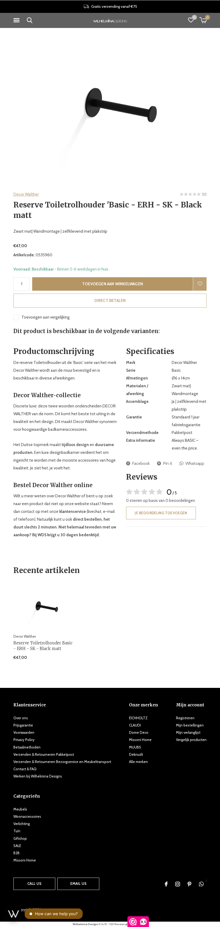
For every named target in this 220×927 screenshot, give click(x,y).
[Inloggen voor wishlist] (200, 284)
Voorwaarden (23, 732)
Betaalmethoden (27, 747)
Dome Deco (138, 732)
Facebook (141, 463)
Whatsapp (194, 463)
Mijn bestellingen (190, 725)
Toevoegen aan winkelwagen (112, 284)
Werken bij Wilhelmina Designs (37, 776)
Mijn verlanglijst (188, 732)
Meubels (20, 809)
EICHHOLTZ (138, 718)
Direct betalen (110, 300)
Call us (34, 883)
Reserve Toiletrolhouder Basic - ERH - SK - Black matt (43, 645)
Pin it (167, 463)
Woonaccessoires (27, 816)
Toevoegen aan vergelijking (45, 317)
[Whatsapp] (201, 884)
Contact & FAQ (24, 769)
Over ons (20, 718)
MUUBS (135, 747)
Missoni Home (140, 740)
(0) (204, 194)
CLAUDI (135, 725)
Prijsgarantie (23, 725)
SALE (17, 846)
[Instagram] (177, 884)
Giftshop (20, 838)
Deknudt (136, 754)
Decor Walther (26, 194)
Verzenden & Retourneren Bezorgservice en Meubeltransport (62, 762)
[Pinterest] (189, 884)
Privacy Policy (24, 740)
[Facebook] (166, 884)
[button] (17, 20)
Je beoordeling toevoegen (161, 513)
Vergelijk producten (191, 740)
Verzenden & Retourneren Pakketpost (43, 754)
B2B (16, 853)
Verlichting (21, 824)
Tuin (16, 831)
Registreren (185, 718)
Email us (78, 883)
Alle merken (138, 762)
